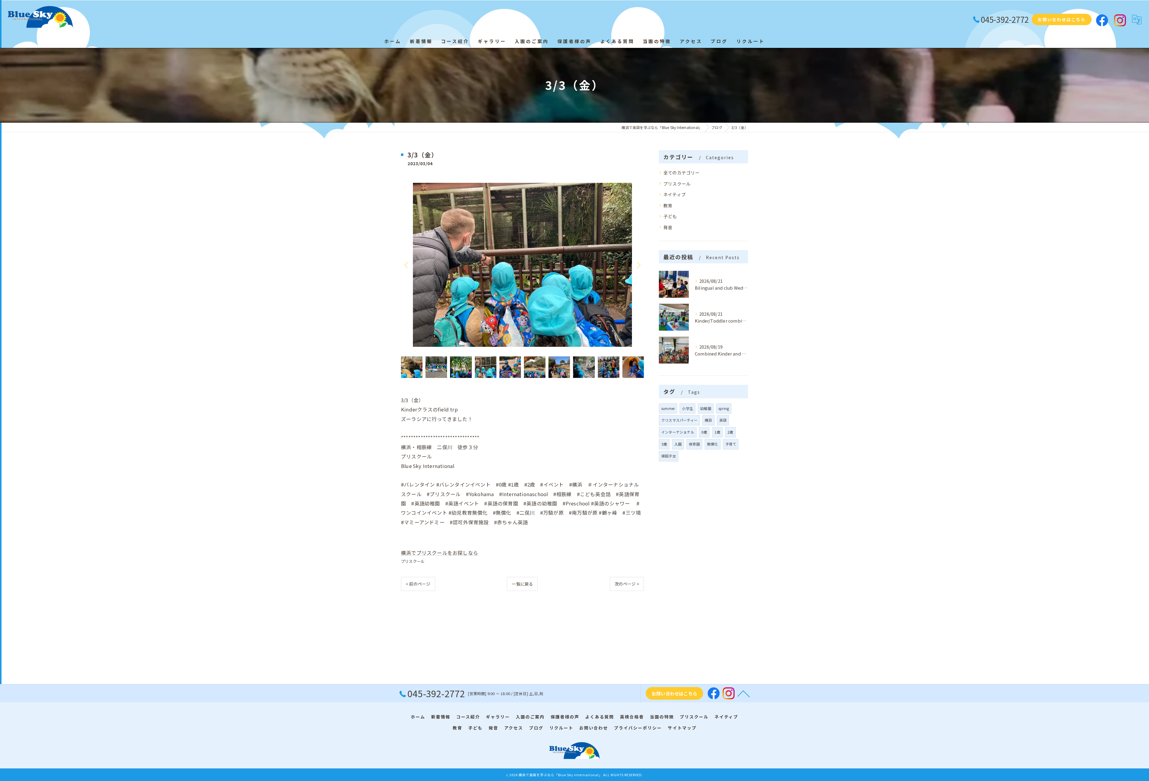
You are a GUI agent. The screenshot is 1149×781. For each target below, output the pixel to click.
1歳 (717, 431)
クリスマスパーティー (679, 420)
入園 (678, 443)
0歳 (704, 431)
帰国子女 (668, 455)
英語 (723, 420)
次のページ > (627, 584)
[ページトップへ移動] (744, 693)
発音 (667, 227)
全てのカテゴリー (681, 172)
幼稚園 (705, 408)
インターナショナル (677, 431)
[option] (522, 265)
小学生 (687, 408)
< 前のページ (418, 584)
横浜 (708, 420)
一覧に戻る (522, 584)
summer (668, 408)
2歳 (730, 431)
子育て (730, 443)
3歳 (664, 443)
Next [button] (638, 265)
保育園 (694, 443)
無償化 (712, 443)
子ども (670, 216)
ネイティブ (674, 194)
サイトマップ (682, 728)
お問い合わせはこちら (1062, 19)
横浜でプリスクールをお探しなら (439, 552)
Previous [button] (407, 265)
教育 (667, 205)
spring (723, 408)
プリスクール (413, 561)
